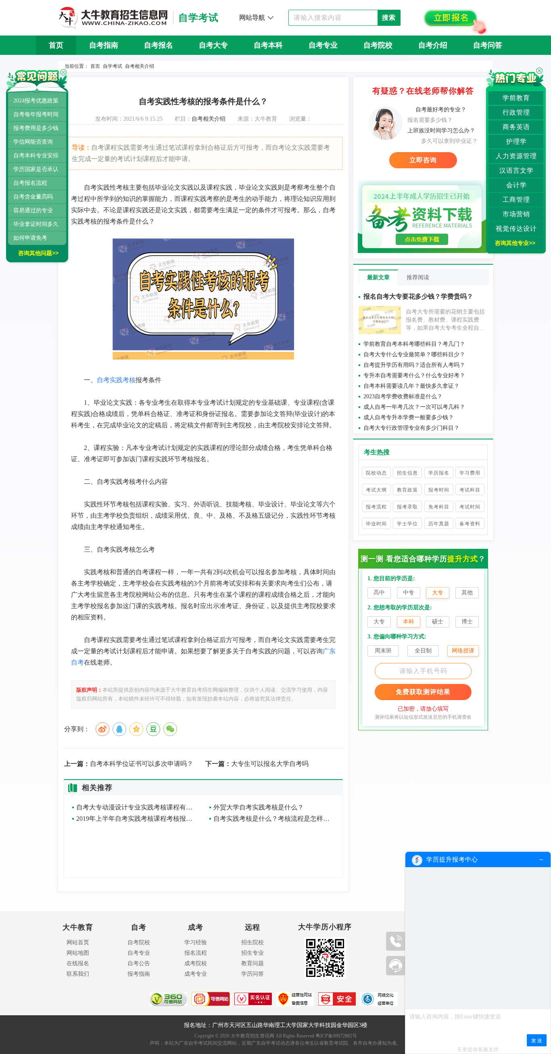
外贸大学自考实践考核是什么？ (258, 807)
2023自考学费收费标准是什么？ (402, 396)
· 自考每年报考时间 (34, 114)
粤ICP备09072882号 (336, 1036)
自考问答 (487, 45)
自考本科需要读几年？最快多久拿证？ (411, 386)
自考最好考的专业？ (440, 110)
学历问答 (252, 974)
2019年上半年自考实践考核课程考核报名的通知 (136, 818)
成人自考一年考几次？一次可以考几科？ (414, 407)
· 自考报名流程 (28, 183)
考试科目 (469, 490)
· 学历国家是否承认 (34, 169)
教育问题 (252, 963)
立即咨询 (423, 160)
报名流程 (195, 953)
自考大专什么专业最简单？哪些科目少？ (414, 354)
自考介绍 (432, 45)
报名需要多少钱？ (430, 120)
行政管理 (516, 112)
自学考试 (112, 66)
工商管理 (516, 199)
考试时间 (469, 507)
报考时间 (438, 490)
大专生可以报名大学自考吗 (257, 764)
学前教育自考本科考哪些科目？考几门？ (414, 344)
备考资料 (469, 524)
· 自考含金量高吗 (31, 197)
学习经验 (195, 942)
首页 (56, 45)
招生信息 (407, 473)
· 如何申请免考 (28, 238)
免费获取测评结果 (423, 691)
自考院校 (377, 45)
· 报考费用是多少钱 (34, 128)
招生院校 (252, 942)
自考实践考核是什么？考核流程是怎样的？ (273, 818)
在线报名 (78, 963)
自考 (138, 927)
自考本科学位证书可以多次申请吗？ (128, 764)
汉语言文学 (516, 170)
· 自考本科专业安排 (34, 156)
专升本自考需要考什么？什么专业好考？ (414, 375)
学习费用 (469, 473)
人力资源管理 (516, 156)
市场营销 (516, 214)
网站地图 (78, 953)
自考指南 (103, 45)
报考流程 (376, 507)
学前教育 (516, 97)
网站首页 (78, 942)
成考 (195, 927)
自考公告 (138, 963)
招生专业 (252, 953)
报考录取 (407, 507)
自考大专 (213, 45)
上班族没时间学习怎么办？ (441, 131)
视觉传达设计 (516, 228)
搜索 (389, 17)
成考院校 (195, 963)
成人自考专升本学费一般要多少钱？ (408, 417)
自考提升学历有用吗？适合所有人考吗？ (414, 365)
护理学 (516, 141)
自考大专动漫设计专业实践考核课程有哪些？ (136, 807)
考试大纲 (376, 490)
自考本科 (268, 45)
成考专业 (195, 974)
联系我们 (78, 974)
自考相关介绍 (139, 66)
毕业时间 (376, 524)
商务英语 (516, 126)
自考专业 (323, 45)
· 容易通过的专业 (31, 210)
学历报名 (438, 473)
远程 (252, 927)
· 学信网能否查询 (31, 142)
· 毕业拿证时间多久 (34, 224)
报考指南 (138, 974)
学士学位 (407, 524)
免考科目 (438, 507)
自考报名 (158, 45)
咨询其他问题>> (38, 253)
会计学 (516, 185)
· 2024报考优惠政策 (34, 101)
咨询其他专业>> (515, 243)
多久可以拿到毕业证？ (449, 141)
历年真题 (438, 524)
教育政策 (407, 490)
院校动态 (376, 473)
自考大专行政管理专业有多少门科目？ (411, 428)
